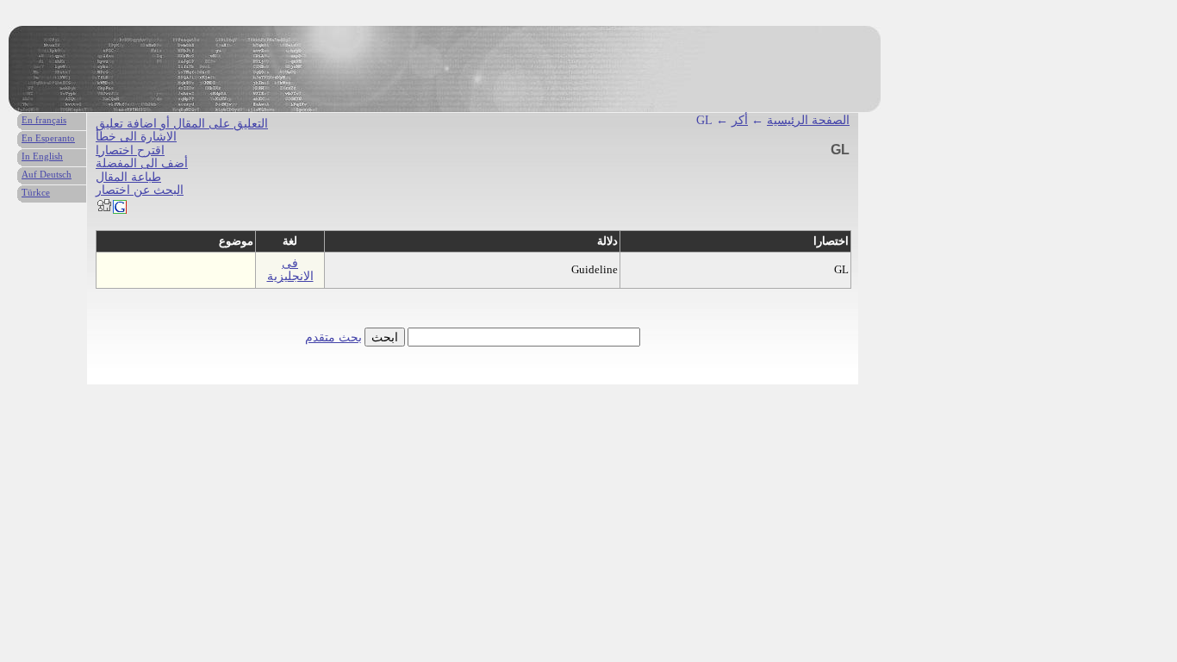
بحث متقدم (333, 337)
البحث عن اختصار (140, 190)
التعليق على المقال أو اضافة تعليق (182, 123)
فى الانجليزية (290, 270)
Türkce (36, 192)
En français (44, 120)
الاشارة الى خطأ (136, 136)
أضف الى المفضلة (142, 163)
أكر (740, 120)
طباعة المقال (128, 177)
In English (42, 156)
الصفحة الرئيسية (808, 120)
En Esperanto (48, 138)
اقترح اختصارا (130, 150)
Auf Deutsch (47, 174)
